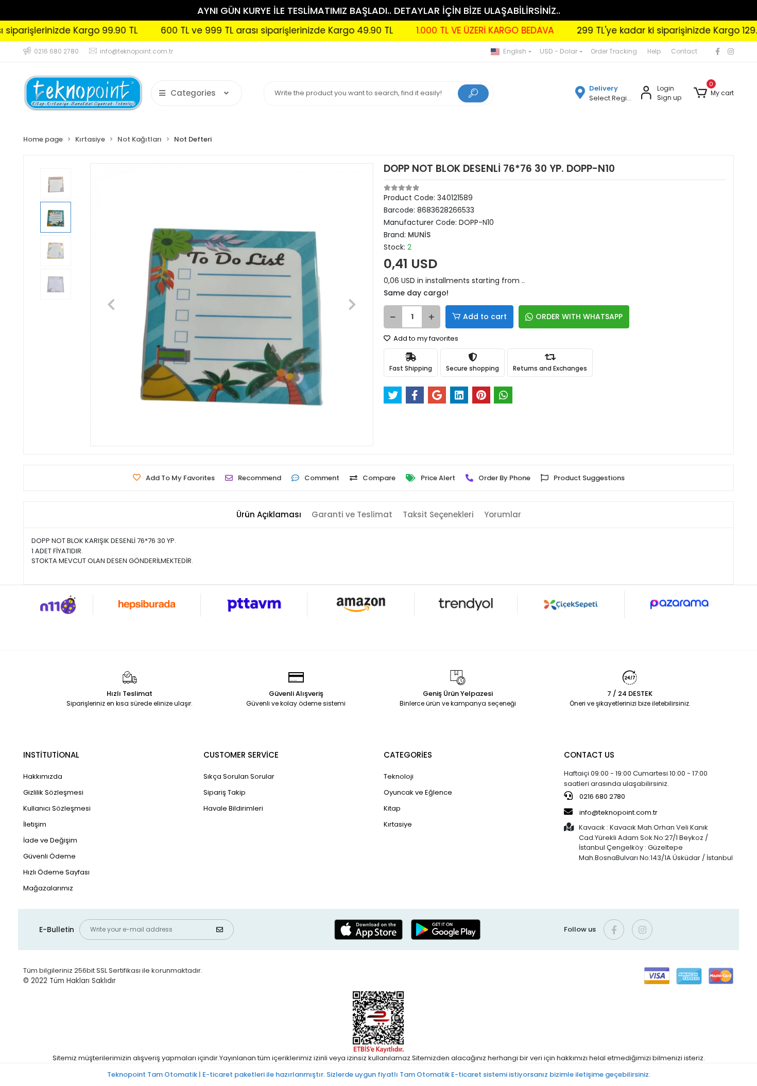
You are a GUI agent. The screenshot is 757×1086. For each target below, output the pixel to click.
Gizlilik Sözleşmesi (53, 792)
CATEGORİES (408, 754)
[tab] (268, 515)
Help (654, 51)
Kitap (392, 808)
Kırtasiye (398, 824)
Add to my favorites (425, 338)
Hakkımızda (42, 776)
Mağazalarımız (48, 888)
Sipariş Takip (224, 792)
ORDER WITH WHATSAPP (579, 316)
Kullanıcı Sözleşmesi (57, 808)
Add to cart (485, 316)
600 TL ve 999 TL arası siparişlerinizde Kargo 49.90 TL (248, 30)
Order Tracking (614, 51)
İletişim (34, 824)
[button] (714, 93)
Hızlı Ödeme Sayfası (56, 872)
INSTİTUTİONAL (51, 754)
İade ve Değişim (50, 840)
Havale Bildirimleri (233, 808)
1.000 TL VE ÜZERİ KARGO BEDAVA (456, 30)
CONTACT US (589, 754)
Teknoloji (399, 776)
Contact (684, 51)
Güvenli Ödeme (49, 856)
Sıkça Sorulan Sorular (238, 776)
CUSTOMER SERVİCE (241, 754)
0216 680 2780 (601, 796)
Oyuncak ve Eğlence (418, 792)
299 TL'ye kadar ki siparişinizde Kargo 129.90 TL (649, 30)
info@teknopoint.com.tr (618, 812)
